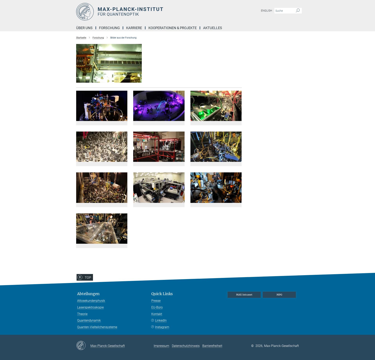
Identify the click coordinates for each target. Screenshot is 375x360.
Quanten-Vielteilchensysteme (97, 327)
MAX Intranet (244, 294)
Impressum (161, 346)
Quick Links (162, 294)
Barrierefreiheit (212, 346)
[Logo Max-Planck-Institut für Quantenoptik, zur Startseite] (149, 12)
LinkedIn (161, 320)
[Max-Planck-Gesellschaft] (83, 345)
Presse (156, 301)
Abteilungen (88, 294)
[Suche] (298, 10)
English (266, 10)
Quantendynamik (89, 320)
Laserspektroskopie (90, 307)
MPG (279, 294)
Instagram (162, 327)
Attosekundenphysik (91, 301)
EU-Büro (157, 307)
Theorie (82, 314)
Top (88, 277)
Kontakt (156, 314)
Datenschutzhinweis (186, 346)
